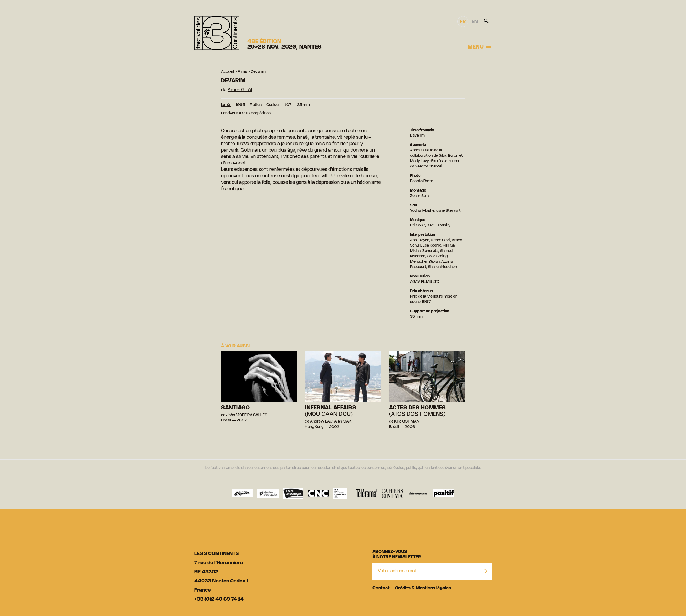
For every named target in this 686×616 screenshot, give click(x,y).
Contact (381, 588)
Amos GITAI (240, 90)
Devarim (258, 72)
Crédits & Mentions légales (423, 588)
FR (463, 22)
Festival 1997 (233, 113)
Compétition (260, 113)
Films (242, 72)
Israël (226, 105)
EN (475, 22)
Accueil (227, 72)
